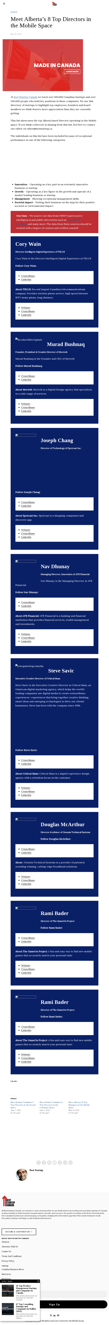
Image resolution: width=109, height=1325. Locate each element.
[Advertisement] (54, 164)
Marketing (6, 1279)
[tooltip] (38, 1163)
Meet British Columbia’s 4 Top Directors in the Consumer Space (51, 1105)
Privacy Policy (8, 1261)
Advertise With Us (10, 1246)
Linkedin (26, 279)
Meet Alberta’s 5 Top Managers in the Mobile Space (79, 1105)
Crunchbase (74, 219)
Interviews (6, 1274)
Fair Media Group (76, 1321)
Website (25, 307)
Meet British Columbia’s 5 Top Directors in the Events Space (23, 1105)
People (14, 12)
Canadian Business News (13, 1269)
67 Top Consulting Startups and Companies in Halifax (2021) (26, 1307)
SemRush (21, 224)
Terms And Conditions (12, 1256)
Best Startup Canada (25, 97)
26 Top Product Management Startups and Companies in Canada (26, 1289)
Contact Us (6, 1251)
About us (5, 1242)
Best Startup (36, 1170)
